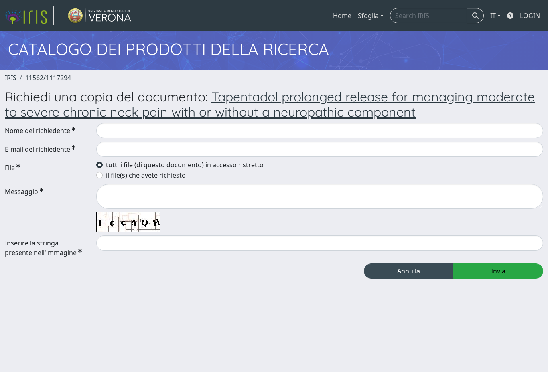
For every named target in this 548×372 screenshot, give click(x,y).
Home (342, 15)
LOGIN (530, 15)
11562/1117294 (48, 77)
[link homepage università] (99, 15)
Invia (498, 271)
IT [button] (493, 15)
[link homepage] (29, 15)
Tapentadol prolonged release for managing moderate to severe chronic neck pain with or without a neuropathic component (270, 104)
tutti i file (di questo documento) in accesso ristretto (185, 164)
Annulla (408, 271)
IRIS (10, 77)
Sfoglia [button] (368, 15)
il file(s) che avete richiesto (146, 175)
